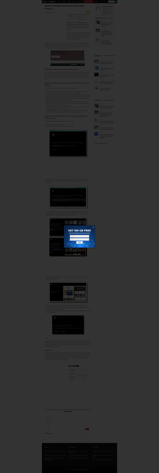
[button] (93, 227)
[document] (79, 236)
